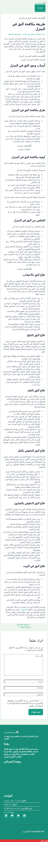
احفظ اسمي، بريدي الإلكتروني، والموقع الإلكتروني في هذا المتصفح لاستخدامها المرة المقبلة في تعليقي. (25, 703)
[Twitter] (18, 816)
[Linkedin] (6, 816)
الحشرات (23, 609)
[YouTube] (12, 816)
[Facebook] (24, 816)
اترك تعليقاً (41, 34)
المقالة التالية (24, 627)
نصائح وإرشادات (28, 34)
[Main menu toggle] (40, 8)
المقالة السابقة (24, 624)
